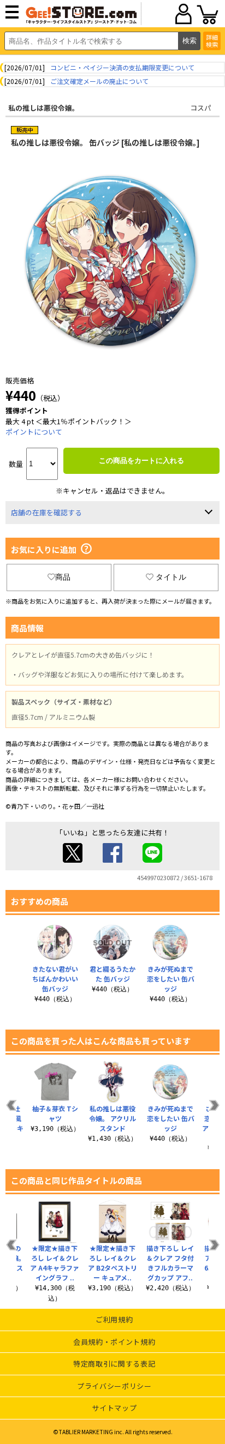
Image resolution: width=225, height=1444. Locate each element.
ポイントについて (33, 431)
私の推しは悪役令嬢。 (43, 108)
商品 (62, 577)
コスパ (200, 108)
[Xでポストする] (72, 860)
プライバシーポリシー (114, 1386)
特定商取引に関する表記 (114, 1363)
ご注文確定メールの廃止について (99, 81)
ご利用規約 (114, 1319)
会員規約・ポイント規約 (114, 1342)
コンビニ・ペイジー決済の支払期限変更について (122, 67)
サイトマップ (114, 1408)
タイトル (171, 577)
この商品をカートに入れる (141, 460)
